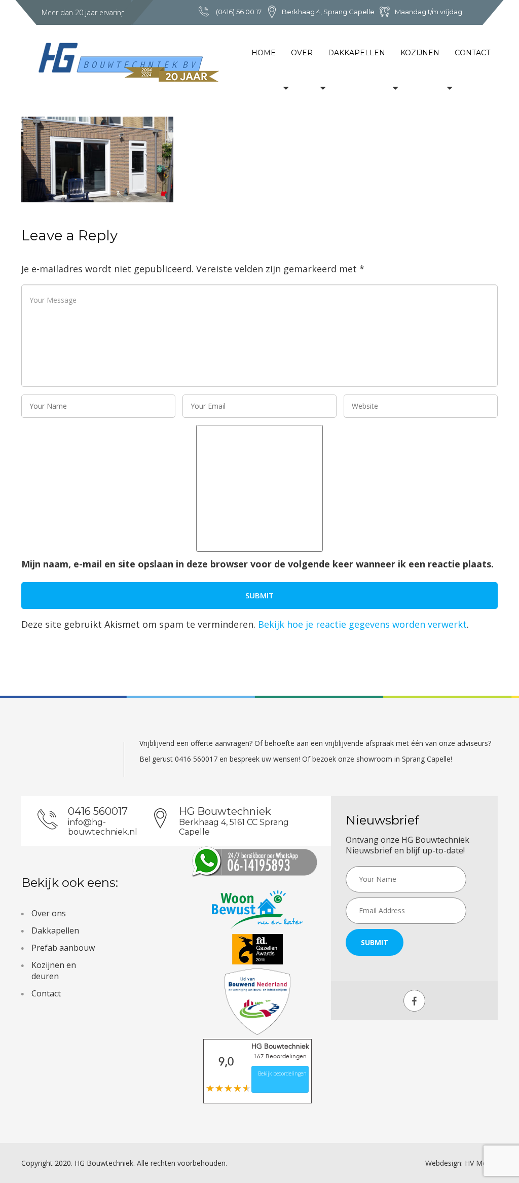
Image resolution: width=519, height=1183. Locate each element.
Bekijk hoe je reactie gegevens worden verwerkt (362, 624)
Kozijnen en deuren (53, 970)
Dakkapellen (356, 52)
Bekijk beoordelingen (282, 1073)
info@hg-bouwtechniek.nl (102, 827)
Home (263, 52)
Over (302, 52)
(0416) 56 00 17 (239, 12)
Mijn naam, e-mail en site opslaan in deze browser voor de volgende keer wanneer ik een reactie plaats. (257, 564)
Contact (472, 52)
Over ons (48, 913)
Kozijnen (419, 52)
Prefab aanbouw (63, 947)
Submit (374, 942)
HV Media (480, 1163)
